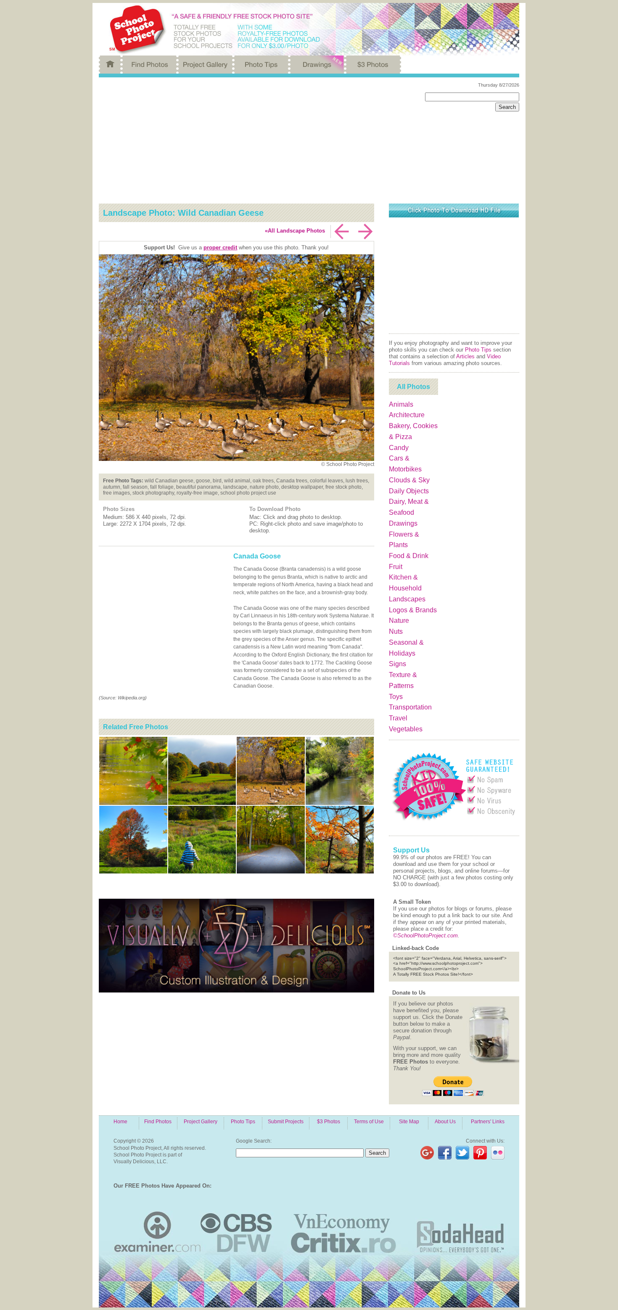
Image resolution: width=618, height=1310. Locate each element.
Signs (397, 663)
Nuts (396, 631)
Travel (398, 718)
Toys (396, 696)
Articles (465, 356)
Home (120, 1121)
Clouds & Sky (409, 480)
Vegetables (406, 729)
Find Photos (158, 1121)
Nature (399, 620)
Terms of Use (369, 1121)
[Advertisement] (255, 140)
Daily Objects (409, 491)
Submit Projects (286, 1121)
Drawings (403, 523)
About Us (445, 1121)
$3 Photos (328, 1121)
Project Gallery (200, 1121)
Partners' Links (487, 1121)
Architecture (407, 414)
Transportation (410, 707)
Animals (401, 404)
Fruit (395, 566)
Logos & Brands (413, 610)
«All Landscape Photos (295, 231)
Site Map (409, 1121)
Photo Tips (478, 350)
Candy (399, 447)
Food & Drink (408, 555)
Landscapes (407, 599)
